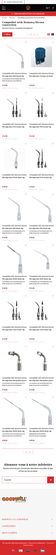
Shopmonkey (28, 545)
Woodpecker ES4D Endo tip (13, 431)
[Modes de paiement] (13, 550)
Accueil (4, 18)
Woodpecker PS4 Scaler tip (40, 177)
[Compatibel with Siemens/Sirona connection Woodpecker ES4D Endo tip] (14, 411)
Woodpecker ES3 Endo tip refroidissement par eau (12, 228)
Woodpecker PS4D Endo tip (13, 177)
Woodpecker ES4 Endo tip (39, 228)
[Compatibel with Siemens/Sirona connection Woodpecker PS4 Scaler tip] (41, 158)
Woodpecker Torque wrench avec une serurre (41, 76)
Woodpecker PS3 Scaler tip (13, 127)
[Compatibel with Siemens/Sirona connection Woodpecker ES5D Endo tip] (41, 411)
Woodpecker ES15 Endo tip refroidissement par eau (40, 279)
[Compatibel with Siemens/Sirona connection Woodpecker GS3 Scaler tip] (14, 310)
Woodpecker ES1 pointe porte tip (41, 380)
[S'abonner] (50, 480)
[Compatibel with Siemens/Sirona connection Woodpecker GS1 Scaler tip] (41, 310)
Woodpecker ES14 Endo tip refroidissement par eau (13, 76)
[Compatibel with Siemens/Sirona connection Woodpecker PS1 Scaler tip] (41, 107)
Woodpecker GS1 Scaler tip (40, 330)
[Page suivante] (37, 34)
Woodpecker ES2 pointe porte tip (14, 380)
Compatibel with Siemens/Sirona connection (31, 18)
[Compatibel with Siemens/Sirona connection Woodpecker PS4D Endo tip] (14, 158)
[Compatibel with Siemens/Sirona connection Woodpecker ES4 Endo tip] (41, 209)
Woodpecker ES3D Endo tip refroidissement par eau (13, 279)
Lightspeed (41, 543)
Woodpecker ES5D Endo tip (40, 431)
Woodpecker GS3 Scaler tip (13, 330)
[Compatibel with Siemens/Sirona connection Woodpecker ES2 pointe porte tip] (14, 361)
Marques (12, 18)
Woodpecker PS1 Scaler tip (40, 127)
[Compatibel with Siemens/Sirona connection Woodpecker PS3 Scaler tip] (14, 107)
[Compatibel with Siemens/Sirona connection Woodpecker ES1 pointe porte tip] (41, 361)
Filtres (7, 34)
